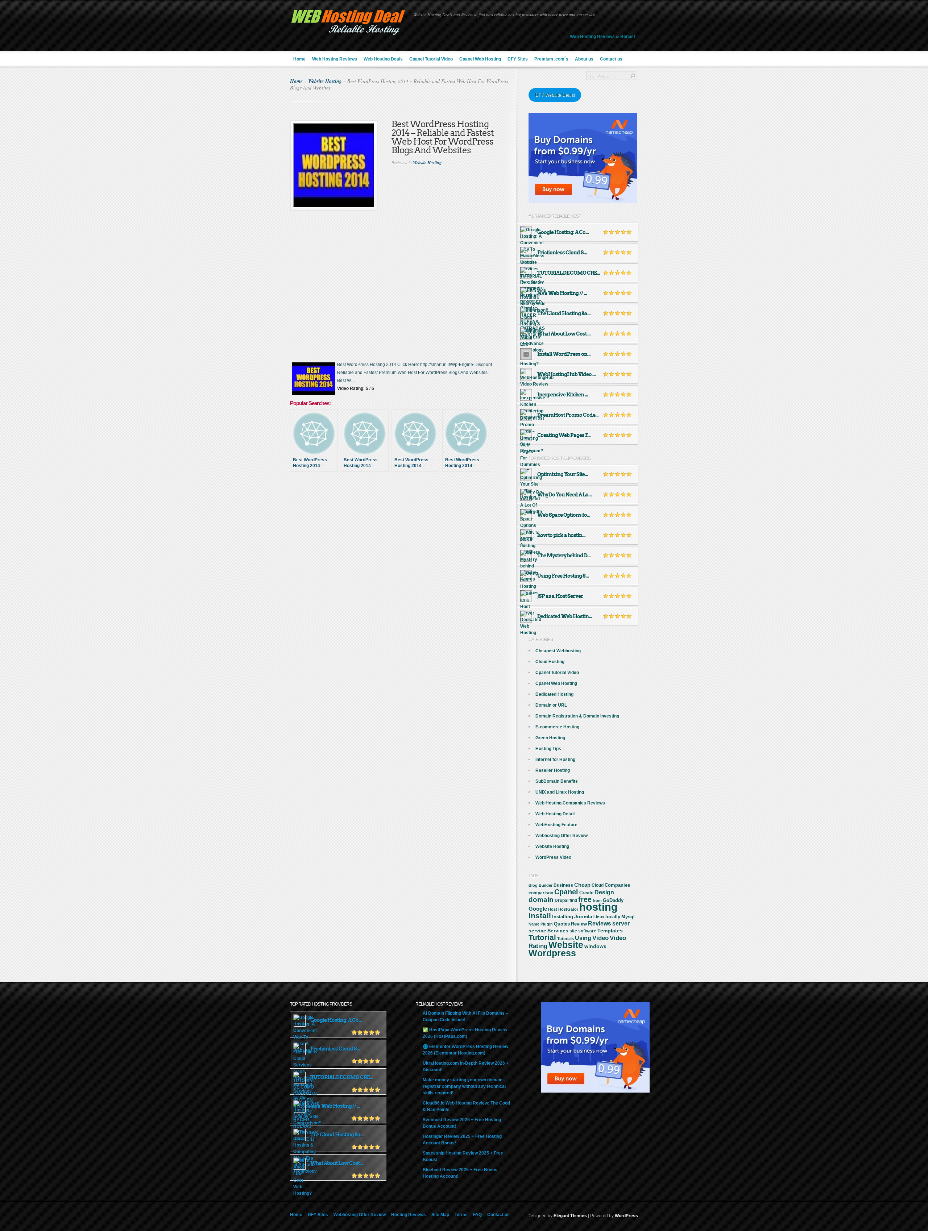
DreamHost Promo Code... (567, 415)
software (587, 930)
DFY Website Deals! (555, 94)
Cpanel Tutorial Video (431, 59)
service (537, 930)
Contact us (611, 59)
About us (584, 59)
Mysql (628, 916)
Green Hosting (550, 737)
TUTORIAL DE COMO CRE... (568, 273)
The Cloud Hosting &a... (564, 313)
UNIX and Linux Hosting (559, 792)
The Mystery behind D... (564, 555)
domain (541, 899)
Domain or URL (551, 705)
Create (586, 892)
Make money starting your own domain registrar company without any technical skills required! (464, 1086)
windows (595, 946)
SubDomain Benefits (556, 781)
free (585, 899)
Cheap (582, 885)
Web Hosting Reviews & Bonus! (602, 36)
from (597, 900)
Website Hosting (325, 81)
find (573, 900)
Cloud (598, 885)
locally (612, 916)
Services (557, 930)
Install (540, 915)
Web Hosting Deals (383, 59)
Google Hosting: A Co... (563, 232)
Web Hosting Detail (555, 813)
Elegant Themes (570, 1215)
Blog (533, 885)
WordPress (626, 1215)
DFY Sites (518, 59)
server (621, 923)
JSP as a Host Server (560, 596)
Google (538, 909)
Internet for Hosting (555, 759)
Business (563, 885)
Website (565, 945)
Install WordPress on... (564, 354)
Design (604, 892)
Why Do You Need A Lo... (564, 495)
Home (299, 59)
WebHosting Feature (556, 824)
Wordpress (552, 953)
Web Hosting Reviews (334, 59)
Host (552, 909)
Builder (545, 885)
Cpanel (566, 892)
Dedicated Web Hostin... (564, 616)
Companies (617, 885)
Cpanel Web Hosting (480, 59)
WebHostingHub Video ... (566, 374)
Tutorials (565, 938)
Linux (598, 917)
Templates (610, 930)
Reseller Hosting (552, 770)
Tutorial (542, 937)
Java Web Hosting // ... (562, 293)
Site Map (440, 1214)
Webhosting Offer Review (561, 835)
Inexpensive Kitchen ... (562, 395)
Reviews (599, 923)
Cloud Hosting (549, 661)
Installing (562, 916)
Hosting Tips (548, 748)
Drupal (561, 900)
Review (579, 924)
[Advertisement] (403, 503)
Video (600, 938)
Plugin (546, 924)
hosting (598, 907)
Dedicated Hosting (554, 694)
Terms (461, 1214)
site (573, 930)
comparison (541, 892)
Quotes (562, 924)
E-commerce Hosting (557, 726)
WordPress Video (553, 857)
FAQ (477, 1214)
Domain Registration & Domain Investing (577, 716)
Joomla (583, 916)
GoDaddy (613, 900)
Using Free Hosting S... (563, 576)
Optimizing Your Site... (562, 474)
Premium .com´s (551, 59)
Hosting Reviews (408, 1214)
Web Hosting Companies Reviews (570, 803)
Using (583, 938)
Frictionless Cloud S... (562, 252)
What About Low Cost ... (564, 334)
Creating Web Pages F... (564, 435)
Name (534, 924)
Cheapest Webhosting (558, 650)
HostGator (568, 909)
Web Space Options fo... (563, 515)
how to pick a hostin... (561, 535)
